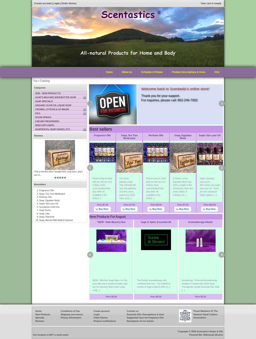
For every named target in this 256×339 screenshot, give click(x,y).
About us (127, 72)
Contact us (132, 311)
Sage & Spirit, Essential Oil (156, 222)
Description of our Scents (140, 321)
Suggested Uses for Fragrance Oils (145, 317)
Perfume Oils (156, 135)
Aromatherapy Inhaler (200, 222)
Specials (39, 317)
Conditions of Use (70, 311)
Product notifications (105, 321)
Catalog (45, 80)
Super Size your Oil (209, 135)
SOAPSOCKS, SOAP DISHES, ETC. (53, 129)
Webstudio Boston (213, 335)
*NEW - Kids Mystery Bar (111, 222)
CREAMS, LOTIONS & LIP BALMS (52, 109)
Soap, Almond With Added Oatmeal (56, 220)
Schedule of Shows (152, 72)
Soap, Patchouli (46, 217)
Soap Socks (45, 210)
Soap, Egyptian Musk (182, 137)
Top (35, 80)
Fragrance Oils (102, 135)
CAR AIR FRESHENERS (47, 121)
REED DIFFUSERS (44, 125)
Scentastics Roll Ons (49, 207)
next (222, 103)
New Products (42, 314)
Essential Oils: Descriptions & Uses (145, 314)
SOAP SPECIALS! (44, 101)
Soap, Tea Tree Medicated (129, 137)
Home (109, 72)
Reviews (38, 135)
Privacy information (71, 317)
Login (56, 3)
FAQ (216, 72)
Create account (43, 3)
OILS (37, 113)
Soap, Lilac (44, 213)
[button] (102, 209)
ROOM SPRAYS (43, 117)
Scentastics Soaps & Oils (210, 331)
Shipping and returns (72, 314)
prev (90, 103)
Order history (69, 3)
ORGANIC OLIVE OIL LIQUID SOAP (53, 105)
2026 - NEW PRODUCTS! (48, 93)
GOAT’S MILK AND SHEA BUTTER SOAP (55, 97)
